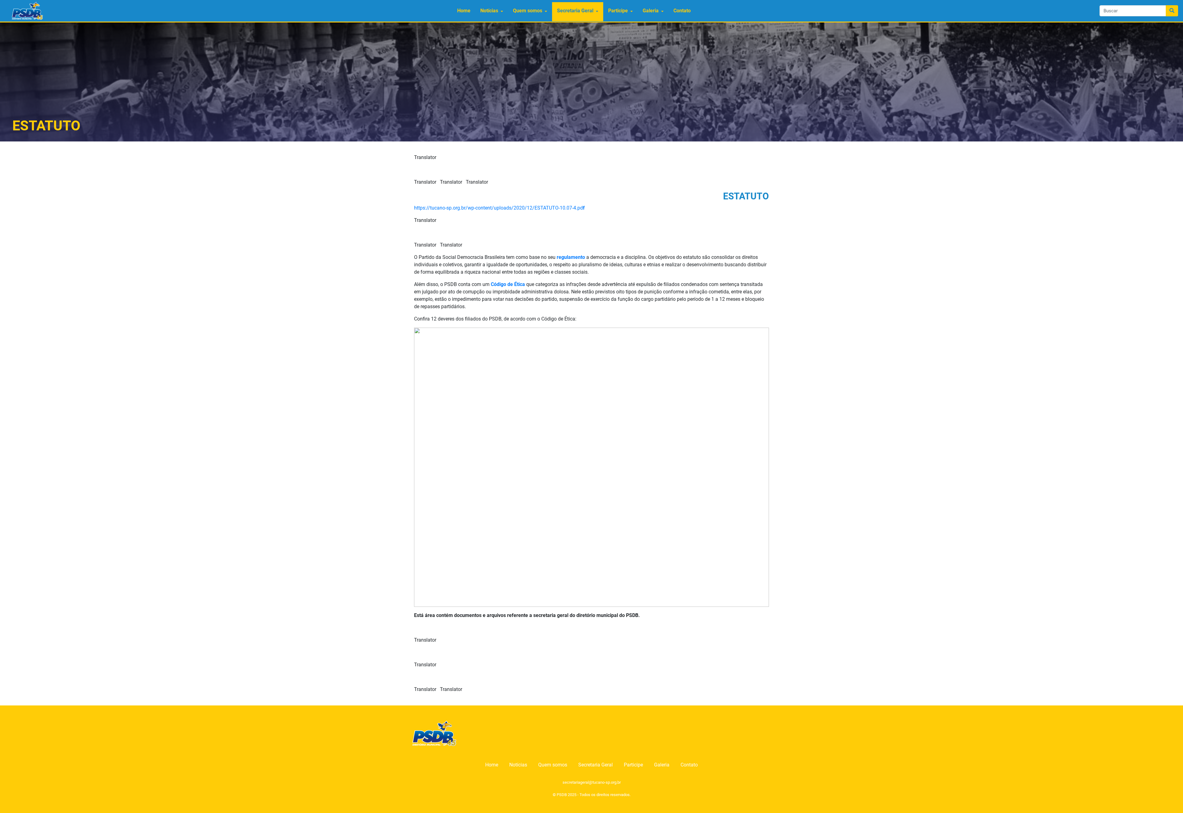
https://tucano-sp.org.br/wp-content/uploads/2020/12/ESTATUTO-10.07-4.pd (499, 208)
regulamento (571, 257)
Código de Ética (508, 284)
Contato (682, 11)
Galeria (651, 11)
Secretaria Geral (575, 11)
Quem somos (527, 11)
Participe (618, 11)
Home (463, 11)
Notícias (489, 11)
